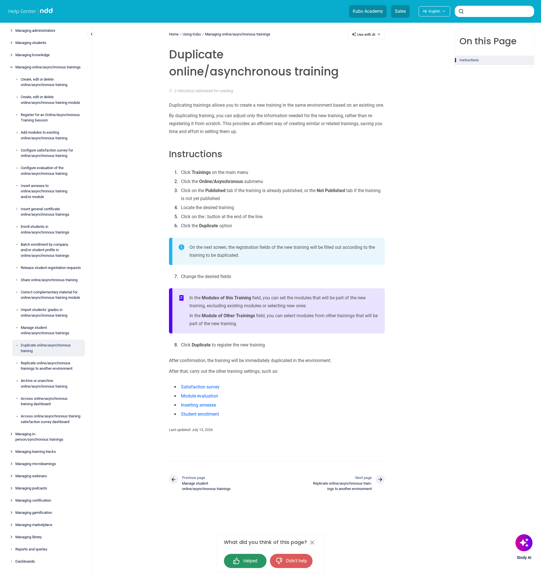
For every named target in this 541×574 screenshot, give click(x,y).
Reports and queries (31, 549)
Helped (250, 561)
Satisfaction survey (200, 387)
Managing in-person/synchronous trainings (39, 437)
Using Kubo (192, 34)
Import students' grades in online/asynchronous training (44, 313)
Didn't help (296, 561)
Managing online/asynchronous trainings (48, 67)
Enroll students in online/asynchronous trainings (45, 229)
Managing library (28, 537)
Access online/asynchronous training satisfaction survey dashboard (50, 419)
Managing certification (33, 500)
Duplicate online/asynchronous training (46, 348)
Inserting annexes (198, 405)
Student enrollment (200, 414)
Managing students (30, 43)
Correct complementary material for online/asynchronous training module (50, 295)
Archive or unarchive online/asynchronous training (44, 383)
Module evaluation (199, 396)
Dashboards (25, 561)
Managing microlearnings (35, 464)
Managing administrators (35, 30)
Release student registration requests (51, 268)
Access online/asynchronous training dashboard (44, 401)
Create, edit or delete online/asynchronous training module (50, 100)
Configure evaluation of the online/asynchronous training (44, 171)
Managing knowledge (32, 55)
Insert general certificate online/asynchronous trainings (45, 212)
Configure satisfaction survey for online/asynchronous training (47, 153)
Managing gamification (33, 512)
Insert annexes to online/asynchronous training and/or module (44, 191)
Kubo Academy (368, 11)
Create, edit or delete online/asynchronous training (44, 82)
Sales (400, 11)
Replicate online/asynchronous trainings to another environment (46, 366)
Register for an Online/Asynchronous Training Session (50, 118)
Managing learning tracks (35, 451)
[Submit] (461, 11)
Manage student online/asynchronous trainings (45, 330)
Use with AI (366, 34)
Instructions (469, 60)
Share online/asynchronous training (49, 280)
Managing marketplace (33, 525)
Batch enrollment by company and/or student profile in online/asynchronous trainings (45, 250)
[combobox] (494, 11)
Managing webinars (31, 476)
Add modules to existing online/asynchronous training (44, 135)
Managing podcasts (31, 488)
